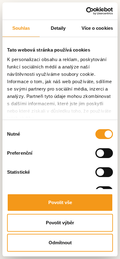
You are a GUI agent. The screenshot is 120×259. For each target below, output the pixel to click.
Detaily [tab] (58, 28)
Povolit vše (60, 202)
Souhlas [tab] (21, 28)
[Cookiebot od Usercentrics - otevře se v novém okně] (86, 11)
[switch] (104, 153)
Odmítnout (60, 242)
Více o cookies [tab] (97, 28)
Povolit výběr (60, 222)
